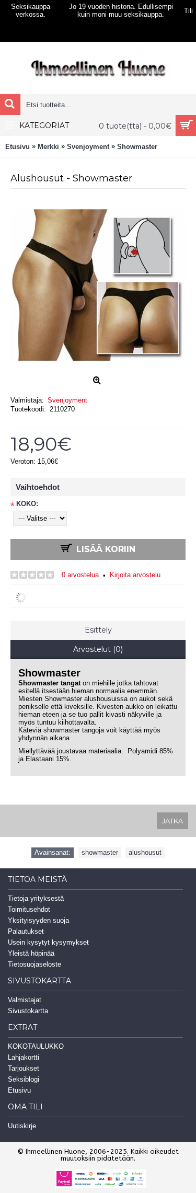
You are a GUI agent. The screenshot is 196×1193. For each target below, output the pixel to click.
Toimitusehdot (29, 909)
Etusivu (19, 1090)
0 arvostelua (80, 575)
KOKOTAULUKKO (36, 1046)
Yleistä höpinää (31, 953)
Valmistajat (24, 1000)
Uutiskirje (22, 1126)
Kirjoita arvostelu (135, 575)
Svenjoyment (67, 400)
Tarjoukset (23, 1068)
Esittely (98, 630)
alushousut (145, 852)
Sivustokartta (28, 1011)
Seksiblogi (23, 1079)
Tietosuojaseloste (34, 964)
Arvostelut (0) (98, 649)
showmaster (100, 852)
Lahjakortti (23, 1057)
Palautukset (26, 931)
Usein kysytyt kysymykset (48, 942)
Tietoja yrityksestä (36, 898)
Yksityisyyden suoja (38, 920)
